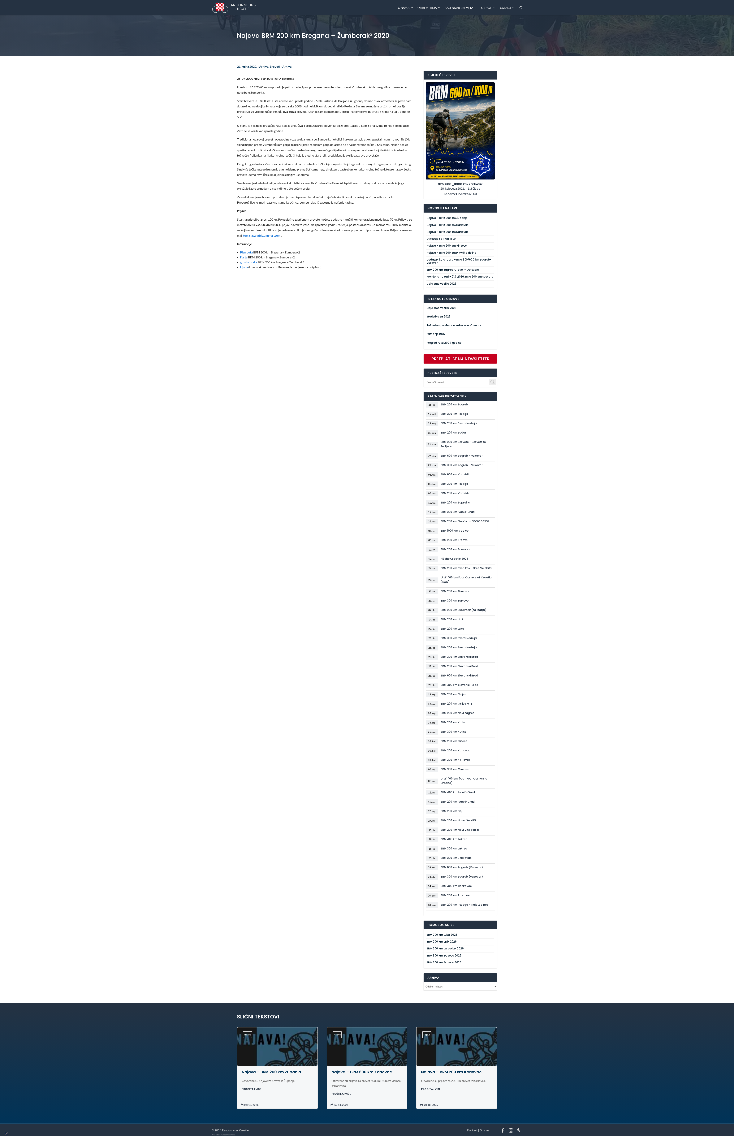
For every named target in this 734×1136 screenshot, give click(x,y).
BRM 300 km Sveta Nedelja (459, 638)
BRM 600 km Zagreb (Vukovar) (462, 867)
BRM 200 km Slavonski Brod (459, 666)
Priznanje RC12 (436, 334)
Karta (244, 257)
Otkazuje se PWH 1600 (441, 238)
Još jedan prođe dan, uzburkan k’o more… (454, 325)
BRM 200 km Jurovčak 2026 (445, 948)
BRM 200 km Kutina (454, 722)
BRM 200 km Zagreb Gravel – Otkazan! (452, 269)
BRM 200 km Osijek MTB (457, 704)
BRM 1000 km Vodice (454, 531)
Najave (247, 1034)
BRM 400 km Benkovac (456, 886)
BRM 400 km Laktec (454, 839)
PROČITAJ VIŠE (251, 1089)
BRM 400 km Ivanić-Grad (458, 792)
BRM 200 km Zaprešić (455, 502)
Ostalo (505, 7)
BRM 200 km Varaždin (455, 493)
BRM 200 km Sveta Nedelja (459, 423)
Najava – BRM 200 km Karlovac (447, 232)
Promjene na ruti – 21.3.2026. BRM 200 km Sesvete (459, 276)
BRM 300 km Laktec (454, 848)
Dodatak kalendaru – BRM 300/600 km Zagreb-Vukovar (458, 261)
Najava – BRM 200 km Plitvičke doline (451, 252)
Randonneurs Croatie (235, 1130)
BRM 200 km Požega (454, 414)
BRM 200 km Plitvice (454, 741)
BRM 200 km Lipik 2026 (441, 941)
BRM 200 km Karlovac (455, 750)
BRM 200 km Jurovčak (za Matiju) (463, 610)
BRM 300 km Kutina (454, 732)
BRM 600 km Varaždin (455, 474)
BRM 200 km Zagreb (454, 404)
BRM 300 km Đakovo (455, 601)
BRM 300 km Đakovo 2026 (443, 955)
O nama (403, 7)
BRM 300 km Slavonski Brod (459, 657)
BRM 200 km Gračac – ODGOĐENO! (465, 521)
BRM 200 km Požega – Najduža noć (465, 905)
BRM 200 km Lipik (452, 619)
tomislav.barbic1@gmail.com (261, 235)
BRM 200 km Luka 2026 (441, 934)
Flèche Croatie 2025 (454, 559)
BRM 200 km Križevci (454, 540)
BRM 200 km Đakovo (455, 591)
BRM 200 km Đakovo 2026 (443, 962)
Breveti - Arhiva (280, 66)
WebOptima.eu (228, 1135)
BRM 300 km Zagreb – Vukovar (462, 465)
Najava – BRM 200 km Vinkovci (446, 245)
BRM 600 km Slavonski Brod (459, 675)
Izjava (244, 267)
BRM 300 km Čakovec (455, 769)
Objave (486, 7)
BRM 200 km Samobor (456, 549)
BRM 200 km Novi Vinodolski (460, 830)
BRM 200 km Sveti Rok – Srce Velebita (466, 568)
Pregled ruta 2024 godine (443, 342)
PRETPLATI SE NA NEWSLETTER (460, 359)
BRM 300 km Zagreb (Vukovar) (462, 877)
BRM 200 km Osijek (453, 694)
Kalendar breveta (459, 7)
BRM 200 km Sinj (451, 811)
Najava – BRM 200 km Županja (446, 218)
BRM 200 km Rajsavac (456, 895)
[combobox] (460, 382)
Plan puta (246, 252)
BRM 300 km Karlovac (455, 760)
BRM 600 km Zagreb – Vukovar (462, 456)
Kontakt (472, 1130)
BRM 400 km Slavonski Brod (459, 685)
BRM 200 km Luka (452, 629)
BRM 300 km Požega (454, 484)
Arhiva (263, 66)
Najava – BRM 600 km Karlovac (447, 225)
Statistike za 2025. (438, 316)
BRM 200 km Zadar (453, 432)
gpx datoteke (248, 262)
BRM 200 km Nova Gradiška (459, 820)
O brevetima (427, 7)
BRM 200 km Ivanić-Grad (458, 512)
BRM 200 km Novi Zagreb (457, 713)
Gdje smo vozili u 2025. (441, 283)
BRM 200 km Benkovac (456, 858)
